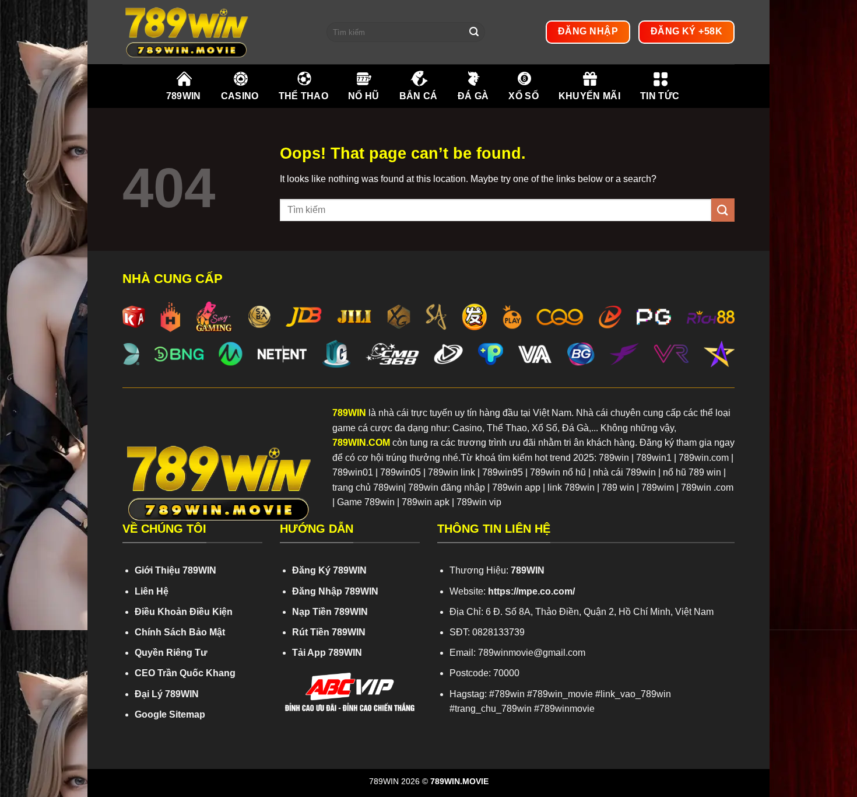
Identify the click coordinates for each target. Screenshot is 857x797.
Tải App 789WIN (327, 653)
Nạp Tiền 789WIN (330, 612)
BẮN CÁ (418, 96)
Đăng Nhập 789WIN (335, 591)
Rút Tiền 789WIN (329, 632)
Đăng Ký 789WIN (329, 570)
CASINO (240, 96)
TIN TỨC (659, 96)
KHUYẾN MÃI (589, 96)
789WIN (183, 96)
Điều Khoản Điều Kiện (184, 612)
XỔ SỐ (523, 96)
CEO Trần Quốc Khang (185, 673)
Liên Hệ (151, 591)
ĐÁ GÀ (473, 96)
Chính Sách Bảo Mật (180, 632)
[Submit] (474, 32)
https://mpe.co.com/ (531, 591)
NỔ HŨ (364, 96)
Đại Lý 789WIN (167, 694)
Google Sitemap (170, 714)
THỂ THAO (304, 96)
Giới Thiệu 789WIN (175, 570)
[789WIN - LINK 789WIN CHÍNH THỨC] (215, 32)
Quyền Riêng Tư (171, 653)
